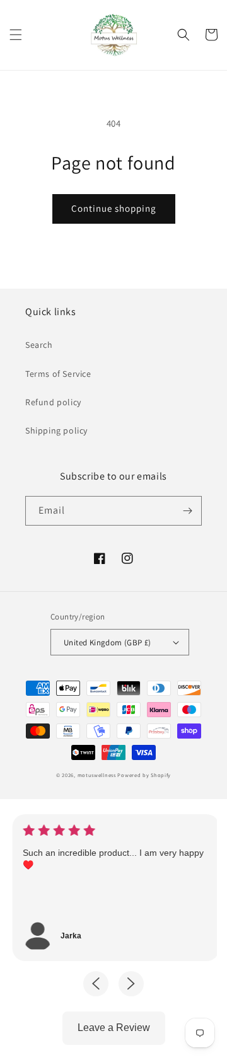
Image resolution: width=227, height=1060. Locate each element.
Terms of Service (58, 373)
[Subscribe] (187, 511)
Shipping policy (56, 430)
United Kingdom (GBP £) (107, 642)
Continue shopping (113, 208)
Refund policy (53, 402)
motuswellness (97, 774)
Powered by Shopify (144, 774)
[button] (16, 35)
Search (39, 344)
